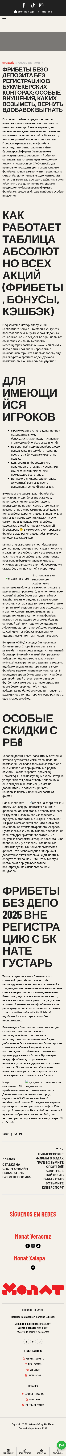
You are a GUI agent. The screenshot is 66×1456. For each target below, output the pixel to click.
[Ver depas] (41, 1450)
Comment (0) (39, 62)
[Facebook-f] (27, 1246)
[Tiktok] (38, 1246)
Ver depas (41, 1453)
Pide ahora (57, 1453)
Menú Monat (8, 1453)
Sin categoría (8, 62)
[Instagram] (33, 1246)
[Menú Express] (24, 1450)
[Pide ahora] (57, 1450)
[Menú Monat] (8, 1450)
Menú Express (25, 1453)
